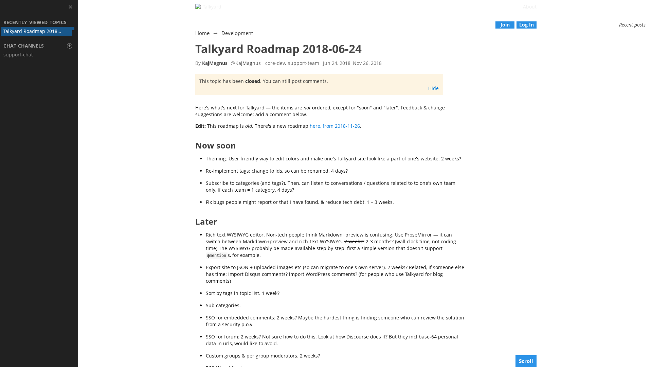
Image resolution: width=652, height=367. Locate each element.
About (530, 6)
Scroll (526, 360)
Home (202, 33)
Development (237, 33)
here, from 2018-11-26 (335, 126)
